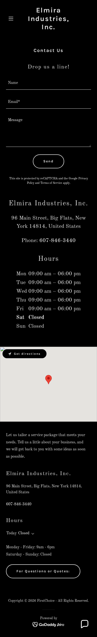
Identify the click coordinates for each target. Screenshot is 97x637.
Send (48, 161)
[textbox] (48, 83)
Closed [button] (23, 533)
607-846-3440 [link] (57, 240)
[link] (48, 28)
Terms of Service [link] (51, 183)
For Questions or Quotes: (43, 571)
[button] (12, 18)
